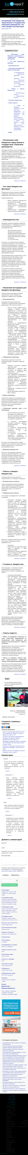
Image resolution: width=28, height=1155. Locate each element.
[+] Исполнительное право (9, 927)
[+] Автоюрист (5, 890)
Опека (15, 902)
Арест (8, 929)
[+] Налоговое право (7, 954)
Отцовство (4, 904)
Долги (15, 934)
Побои (3, 965)
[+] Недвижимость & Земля (9, 944)
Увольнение (4, 918)
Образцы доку (5, 988)
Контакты (12, 1095)
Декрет (15, 904)
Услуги (13, 1102)
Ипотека (4, 913)
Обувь (3, 924)
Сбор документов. (19, 72)
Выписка (8, 913)
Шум (3, 951)
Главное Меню (14, 19)
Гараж (3, 946)
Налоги (3, 956)
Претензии (10, 992)
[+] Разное (4, 978)
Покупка (4, 911)
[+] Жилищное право (7, 907)
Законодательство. (14, 65)
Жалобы (7, 991)
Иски (3, 991)
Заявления (4, 992)
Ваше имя (4, 843)
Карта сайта (11, 1098)
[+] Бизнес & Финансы (7, 932)
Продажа (8, 911)
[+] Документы (5, 968)
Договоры (4, 994)
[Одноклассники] (5, 727)
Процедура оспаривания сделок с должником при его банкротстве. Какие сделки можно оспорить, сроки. (14, 743)
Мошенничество (9, 965)
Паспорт (11, 970)
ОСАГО (10, 891)
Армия (8, 979)
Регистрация (15, 908)
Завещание (4, 941)
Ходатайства (13, 991)
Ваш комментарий (6, 855)
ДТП (7, 891)
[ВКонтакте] (2, 727)
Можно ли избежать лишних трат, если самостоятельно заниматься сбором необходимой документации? (19, 125)
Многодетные (13, 899)
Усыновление (10, 904)
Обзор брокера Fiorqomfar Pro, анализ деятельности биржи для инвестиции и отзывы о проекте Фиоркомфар (14, 1079)
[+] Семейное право (7, 897)
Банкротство (4, 934)
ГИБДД (3, 893)
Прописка (4, 908)
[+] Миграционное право (8, 973)
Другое (15, 994)
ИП (8, 934)
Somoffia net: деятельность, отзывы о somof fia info (14, 1088)
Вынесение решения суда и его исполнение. (19, 81)
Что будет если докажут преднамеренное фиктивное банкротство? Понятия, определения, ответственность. (13, 738)
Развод (8, 899)
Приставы (4, 929)
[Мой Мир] (7, 727)
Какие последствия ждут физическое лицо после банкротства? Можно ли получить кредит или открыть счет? (13, 733)
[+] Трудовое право (6, 916)
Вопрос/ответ (5, 986)
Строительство (14, 911)
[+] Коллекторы (5, 937)
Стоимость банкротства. (15, 100)
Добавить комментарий (9, 717)
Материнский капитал (6, 900)
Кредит (11, 934)
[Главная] (14, 5)
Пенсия (11, 919)
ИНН (7, 970)
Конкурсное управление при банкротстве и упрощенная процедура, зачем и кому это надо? (14, 747)
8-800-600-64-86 (12, 14)
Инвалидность (13, 979)
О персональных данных (11, 1100)
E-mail (3, 847)
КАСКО (14, 891)
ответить (7, 770)
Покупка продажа (12, 893)
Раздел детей (14, 900)
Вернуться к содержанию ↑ (20, 180)
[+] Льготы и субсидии (7, 959)
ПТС (7, 893)
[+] (9, 922)
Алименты (4, 899)
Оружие (3, 981)
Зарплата (10, 918)
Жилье (3, 910)
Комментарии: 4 (6, 28)
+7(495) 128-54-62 (14, 12)
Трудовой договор (5, 919)
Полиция (4, 979)
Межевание (10, 946)
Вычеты (7, 956)
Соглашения (10, 994)
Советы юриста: (13, 102)
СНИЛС (3, 970)
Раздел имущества (9, 902)
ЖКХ (3, 960)
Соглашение (12, 1096)
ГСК (6, 946)
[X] (9, 727)
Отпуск (15, 919)
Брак (3, 902)
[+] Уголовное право (7, 963)
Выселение (9, 908)
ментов (12, 988)
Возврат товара (9, 924)
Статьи (3, 984)
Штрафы (4, 891)
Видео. (10, 132)
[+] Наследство (5, 940)
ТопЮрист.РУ (12, 1107)
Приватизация (9, 910)
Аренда (14, 910)
